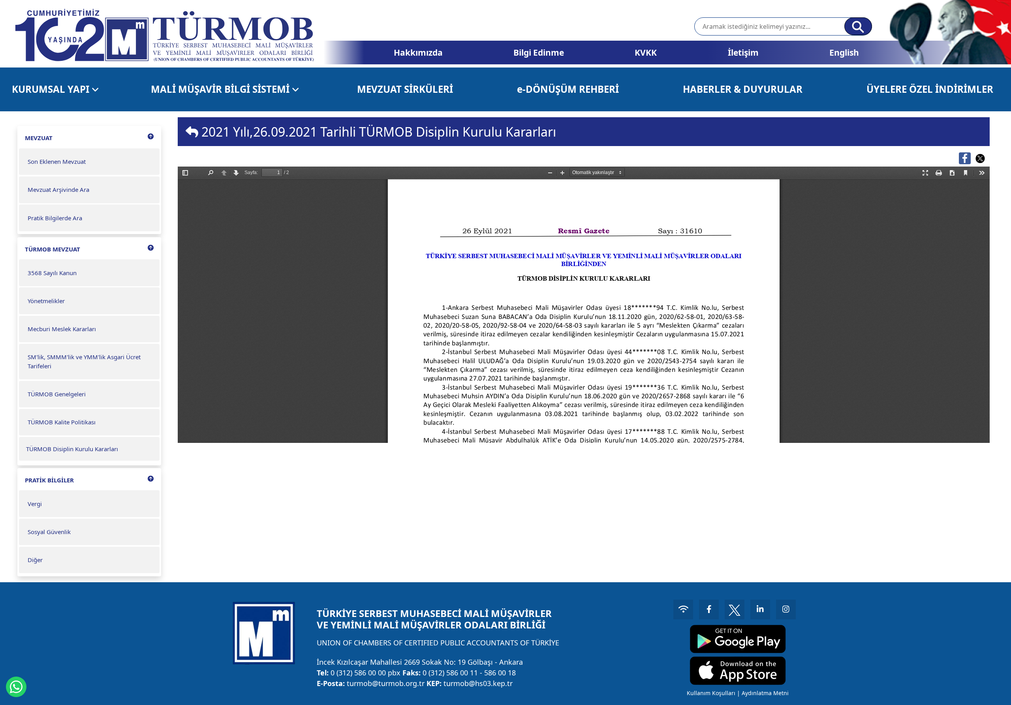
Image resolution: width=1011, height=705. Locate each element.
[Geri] (192, 131)
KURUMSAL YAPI (52, 89)
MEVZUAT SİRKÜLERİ (405, 89)
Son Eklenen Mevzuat (57, 161)
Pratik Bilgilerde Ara (55, 218)
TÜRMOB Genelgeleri (57, 394)
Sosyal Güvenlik (49, 532)
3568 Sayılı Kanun (52, 273)
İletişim (743, 52)
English (844, 52)
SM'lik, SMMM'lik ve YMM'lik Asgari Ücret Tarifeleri (84, 361)
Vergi (35, 504)
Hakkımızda (418, 52)
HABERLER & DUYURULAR (742, 89)
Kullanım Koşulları (711, 693)
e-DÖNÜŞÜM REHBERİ (568, 89)
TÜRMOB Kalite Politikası (62, 422)
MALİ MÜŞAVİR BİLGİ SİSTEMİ (221, 89)
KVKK (646, 52)
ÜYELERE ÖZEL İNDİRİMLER (929, 89)
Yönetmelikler (46, 301)
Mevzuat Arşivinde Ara (58, 189)
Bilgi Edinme (538, 52)
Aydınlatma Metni (765, 693)
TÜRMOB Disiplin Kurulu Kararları (72, 449)
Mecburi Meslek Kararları (62, 329)
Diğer (35, 560)
